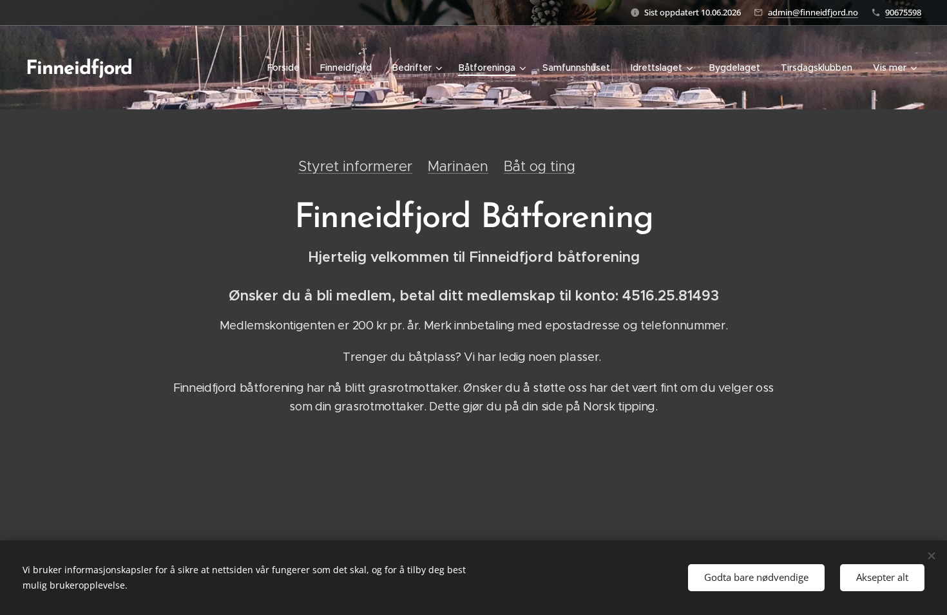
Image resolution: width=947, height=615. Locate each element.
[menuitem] (287, 67)
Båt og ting (539, 166)
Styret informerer (355, 166)
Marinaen (458, 166)
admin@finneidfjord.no (813, 12)
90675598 (903, 12)
